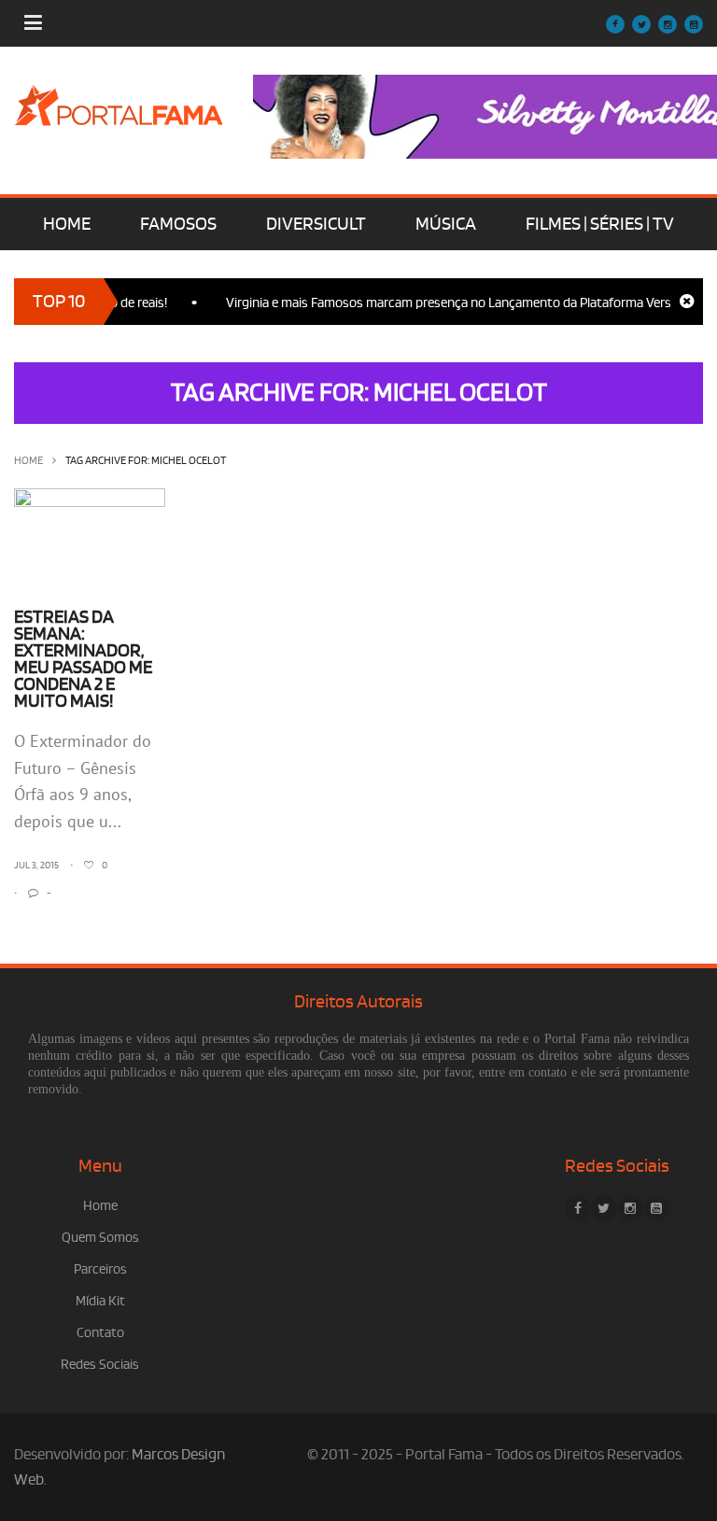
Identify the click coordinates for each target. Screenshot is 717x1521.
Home (28, 461)
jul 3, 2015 (36, 865)
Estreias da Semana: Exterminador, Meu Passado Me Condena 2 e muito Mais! (83, 659)
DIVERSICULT (316, 224)
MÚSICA (445, 224)
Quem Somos (100, 1238)
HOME (67, 224)
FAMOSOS (178, 224)
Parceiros (100, 1269)
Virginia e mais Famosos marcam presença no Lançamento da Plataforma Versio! (442, 303)
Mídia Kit (100, 1301)
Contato (100, 1333)
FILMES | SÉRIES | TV (600, 224)
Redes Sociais (100, 1365)
